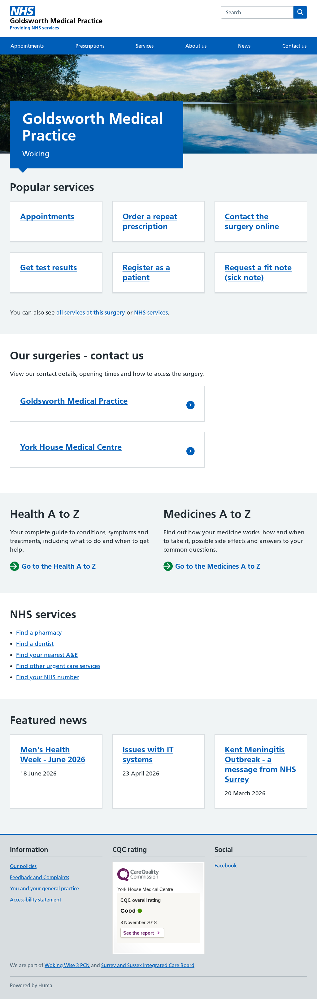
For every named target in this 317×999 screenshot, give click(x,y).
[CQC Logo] (138, 875)
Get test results (48, 267)
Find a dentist (35, 643)
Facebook (226, 865)
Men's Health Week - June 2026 (52, 754)
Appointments (27, 46)
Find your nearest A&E (47, 654)
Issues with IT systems (148, 754)
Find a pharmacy (39, 632)
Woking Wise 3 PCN (67, 965)
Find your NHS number (47, 677)
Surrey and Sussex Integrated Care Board (147, 965)
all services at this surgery (90, 312)
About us (195, 46)
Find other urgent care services (58, 666)
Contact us (294, 46)
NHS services (151, 312)
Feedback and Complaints (39, 877)
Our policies (23, 866)
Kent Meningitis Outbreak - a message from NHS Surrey (260, 764)
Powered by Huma (31, 985)
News (244, 46)
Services (145, 46)
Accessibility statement (35, 900)
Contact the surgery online (252, 221)
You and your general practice (44, 888)
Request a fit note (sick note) (258, 272)
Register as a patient (146, 272)
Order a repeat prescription (150, 221)
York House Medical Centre (71, 447)
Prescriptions (90, 46)
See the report (138, 933)
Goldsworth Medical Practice (74, 401)
